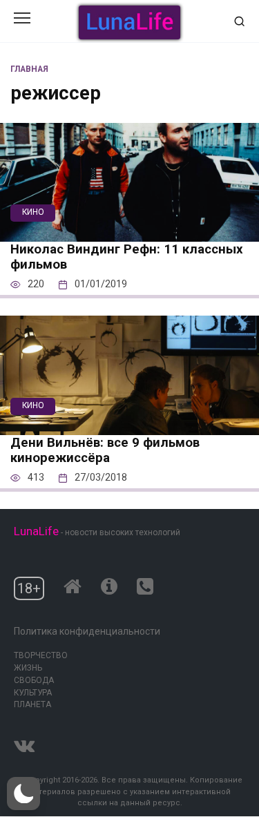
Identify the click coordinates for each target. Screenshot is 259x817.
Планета (32, 704)
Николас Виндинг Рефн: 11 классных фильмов (126, 257)
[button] (23, 793)
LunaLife (36, 531)
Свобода (34, 680)
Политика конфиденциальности (87, 631)
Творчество (41, 655)
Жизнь (28, 668)
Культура (33, 693)
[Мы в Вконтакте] (24, 743)
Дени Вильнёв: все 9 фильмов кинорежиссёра (105, 450)
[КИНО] (129, 233)
